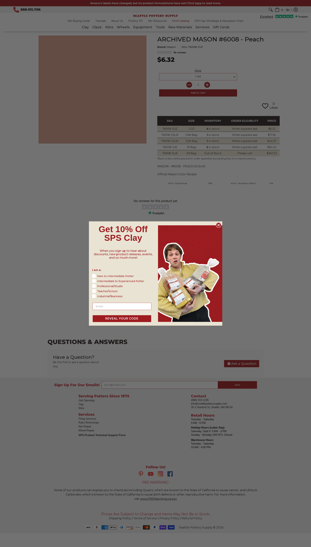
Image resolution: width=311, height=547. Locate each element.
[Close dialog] (218, 225)
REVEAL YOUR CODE (121, 318)
